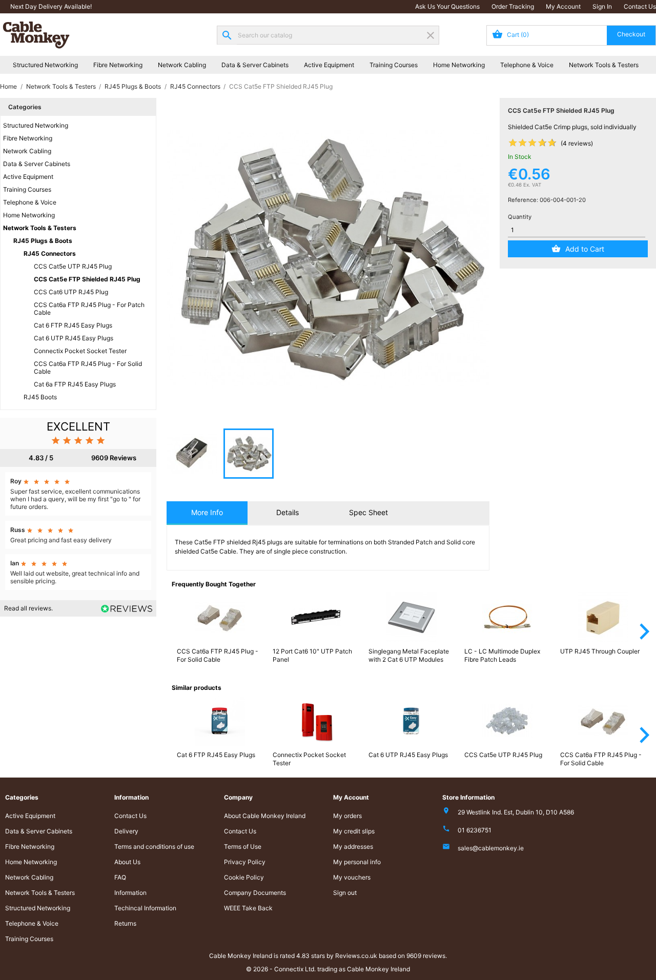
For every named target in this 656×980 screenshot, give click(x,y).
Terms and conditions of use (154, 846)
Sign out (345, 892)
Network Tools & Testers (604, 65)
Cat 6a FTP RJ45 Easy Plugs (75, 384)
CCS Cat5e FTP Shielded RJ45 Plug (87, 279)
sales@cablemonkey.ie (491, 848)
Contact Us (640, 6)
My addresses (353, 846)
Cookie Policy (244, 877)
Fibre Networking (117, 65)
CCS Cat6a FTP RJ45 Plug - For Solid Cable (88, 367)
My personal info (357, 862)
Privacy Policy (244, 862)
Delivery (126, 831)
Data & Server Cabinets (255, 65)
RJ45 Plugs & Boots (42, 240)
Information (130, 892)
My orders (347, 816)
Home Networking (459, 65)
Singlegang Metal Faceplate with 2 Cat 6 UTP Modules (408, 655)
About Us (127, 862)
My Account (563, 6)
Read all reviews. (28, 608)
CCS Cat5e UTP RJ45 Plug (73, 266)
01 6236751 (474, 830)
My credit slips (354, 831)
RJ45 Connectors (50, 253)
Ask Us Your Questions (447, 6)
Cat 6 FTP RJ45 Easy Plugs (73, 325)
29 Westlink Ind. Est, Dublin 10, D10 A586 (516, 812)
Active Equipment (329, 65)
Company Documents (255, 892)
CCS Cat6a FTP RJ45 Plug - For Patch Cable (89, 308)
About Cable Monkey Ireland (264, 816)
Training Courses (394, 65)
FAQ (120, 877)
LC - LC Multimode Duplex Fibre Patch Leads (502, 655)
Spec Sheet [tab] (368, 512)
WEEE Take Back (248, 908)
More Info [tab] (207, 512)
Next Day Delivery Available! (51, 6)
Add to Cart (584, 248)
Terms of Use (242, 846)
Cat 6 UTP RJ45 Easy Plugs (73, 338)
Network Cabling (182, 65)
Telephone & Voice (527, 65)
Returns (125, 923)
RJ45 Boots (40, 397)
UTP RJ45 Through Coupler (600, 651)
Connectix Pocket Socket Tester (80, 351)
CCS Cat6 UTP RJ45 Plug (71, 292)
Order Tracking (512, 6)
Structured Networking (45, 65)
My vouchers (352, 877)
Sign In (602, 6)
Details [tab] (287, 512)
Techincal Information (145, 908)
